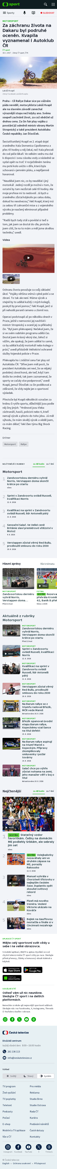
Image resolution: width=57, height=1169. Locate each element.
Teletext (7, 1105)
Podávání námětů (39, 1124)
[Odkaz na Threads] (33, 1019)
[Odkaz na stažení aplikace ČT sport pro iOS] (12, 970)
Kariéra (34, 1117)
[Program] (33, 13)
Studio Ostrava (38, 1105)
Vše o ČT (7, 1136)
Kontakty (35, 1136)
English (6, 1163)
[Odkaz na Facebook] (12, 1019)
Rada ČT (34, 1111)
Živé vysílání (9, 1092)
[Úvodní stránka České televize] (16, 1033)
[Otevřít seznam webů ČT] (53, 4)
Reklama (34, 1092)
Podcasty (8, 1111)
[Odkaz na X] (19, 1019)
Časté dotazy (37, 1130)
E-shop (6, 1124)
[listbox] (28, 1076)
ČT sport (6, 50)
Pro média (35, 1086)
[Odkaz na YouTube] (26, 1019)
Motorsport (10, 20)
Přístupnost (40, 1163)
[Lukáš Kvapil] (28, 73)
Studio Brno (36, 1098)
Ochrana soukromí (22, 1163)
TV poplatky (9, 1098)
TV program (9, 1086)
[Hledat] (45, 4)
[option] (11, 1076)
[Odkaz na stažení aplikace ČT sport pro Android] (32, 970)
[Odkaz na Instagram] (5, 1019)
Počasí (6, 1117)
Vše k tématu (47, 563)
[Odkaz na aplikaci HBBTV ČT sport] (12, 978)
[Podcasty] (24, 13)
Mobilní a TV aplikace (14, 1130)
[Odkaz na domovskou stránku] (16, 4)
